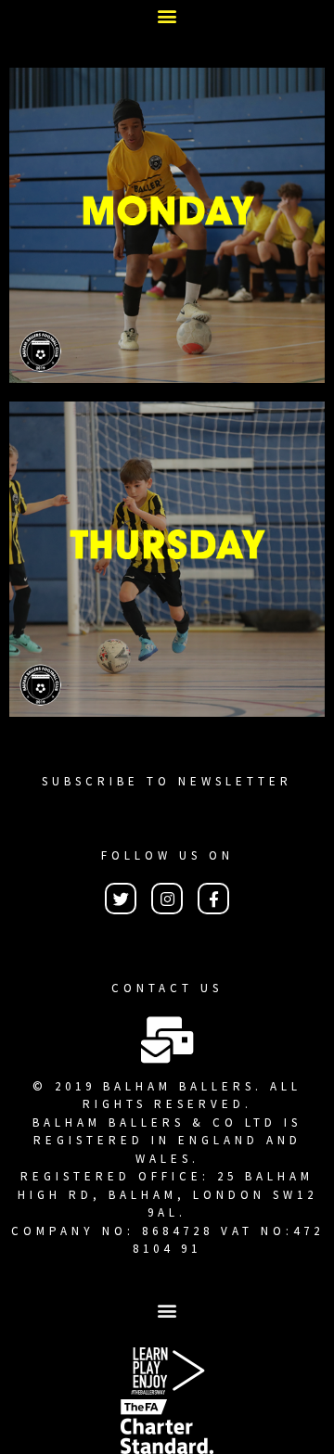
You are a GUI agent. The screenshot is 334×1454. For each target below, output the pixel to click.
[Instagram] (167, 898)
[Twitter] (120, 898)
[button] (167, 15)
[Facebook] (213, 898)
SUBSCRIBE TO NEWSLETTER (167, 781)
